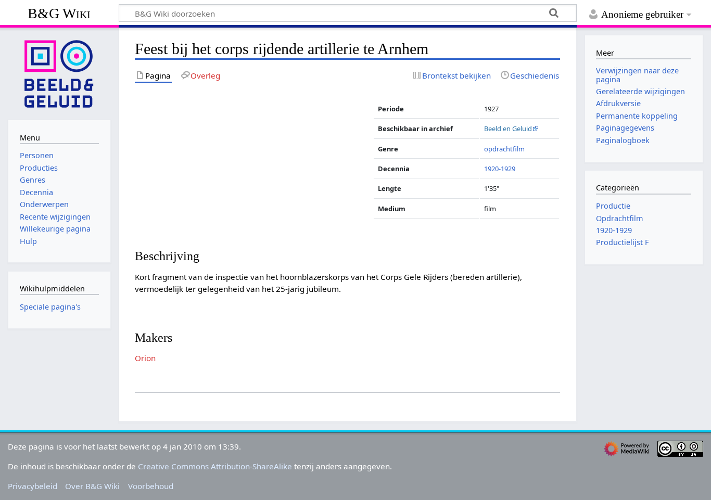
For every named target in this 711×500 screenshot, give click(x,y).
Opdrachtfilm (619, 218)
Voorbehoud (150, 486)
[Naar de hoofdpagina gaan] (59, 72)
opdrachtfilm (504, 148)
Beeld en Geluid (508, 128)
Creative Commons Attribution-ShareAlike (215, 466)
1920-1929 (499, 168)
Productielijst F (622, 242)
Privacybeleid (32, 486)
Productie (613, 206)
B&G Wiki (59, 13)
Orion (145, 358)
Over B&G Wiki (92, 486)
